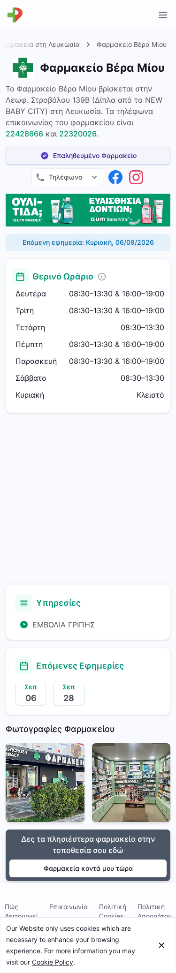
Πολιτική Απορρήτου (155, 911)
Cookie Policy (52, 962)
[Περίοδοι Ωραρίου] (102, 276)
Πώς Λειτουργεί (21, 911)
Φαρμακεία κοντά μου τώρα (88, 868)
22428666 (24, 133)
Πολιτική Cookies (112, 911)
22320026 (78, 133)
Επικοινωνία (68, 907)
